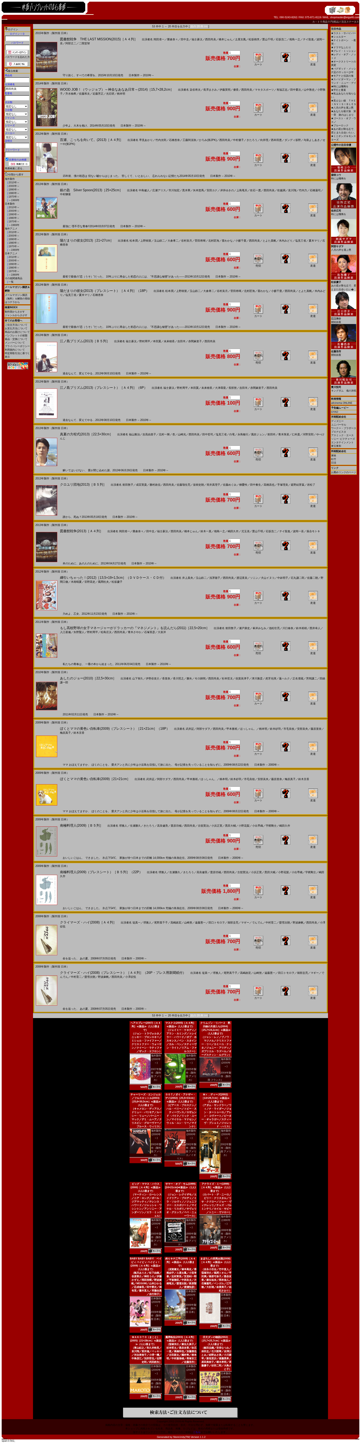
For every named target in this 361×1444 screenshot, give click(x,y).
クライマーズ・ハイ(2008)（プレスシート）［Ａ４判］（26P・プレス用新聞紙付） (123, 972)
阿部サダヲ (203, 728)
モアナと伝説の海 (342, 75)
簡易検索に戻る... (14, 168)
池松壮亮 (274, 628)
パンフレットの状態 (16, 335)
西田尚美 (210, 39)
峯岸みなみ (259, 628)
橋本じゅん (225, 39)
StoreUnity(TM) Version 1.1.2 (189, 1437)
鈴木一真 (206, 531)
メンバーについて (15, 342)
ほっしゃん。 (248, 728)
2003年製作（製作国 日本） (191, 1383)
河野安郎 (308, 434)
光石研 (110, 93)
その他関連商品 (13, 278)
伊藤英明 (225, 89)
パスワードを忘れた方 (17, 57)
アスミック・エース (342, 435)
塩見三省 (300, 240)
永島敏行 (243, 434)
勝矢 (189, 678)
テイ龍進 (308, 39)
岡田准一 (159, 39)
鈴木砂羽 (275, 728)
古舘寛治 (203, 825)
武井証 (190, 728)
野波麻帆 (298, 922)
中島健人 (144, 190)
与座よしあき (312, 140)
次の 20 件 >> (199, 26)
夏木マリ (314, 240)
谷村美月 (186, 240)
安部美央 (302, 728)
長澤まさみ (210, 89)
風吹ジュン (258, 434)
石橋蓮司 (315, 190)
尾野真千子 (161, 922)
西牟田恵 (276, 140)
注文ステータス (350, 21)
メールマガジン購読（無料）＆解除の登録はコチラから (17, 299)
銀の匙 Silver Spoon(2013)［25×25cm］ (91, 190)
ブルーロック (339, 125)
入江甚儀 (65, 632)
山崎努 (188, 922)
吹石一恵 (255, 190)
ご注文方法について (16, 324)
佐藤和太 (84, 93)
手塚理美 (282, 484)
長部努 (233, 387)
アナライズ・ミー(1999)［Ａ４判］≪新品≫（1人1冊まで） (215, 1187)
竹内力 (303, 190)
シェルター (338, 36)
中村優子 (238, 140)
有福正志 (282, 89)
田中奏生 (255, 484)
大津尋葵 (220, 387)
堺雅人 (123, 825)
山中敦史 (309, 89)
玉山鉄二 (159, 240)
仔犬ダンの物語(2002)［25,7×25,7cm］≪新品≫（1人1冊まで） (215, 1341)
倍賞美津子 (242, 678)
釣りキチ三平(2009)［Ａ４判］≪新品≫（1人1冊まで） (180, 1262)
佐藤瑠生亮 (183, 484)
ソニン (254, 577)
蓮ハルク (284, 678)
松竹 (333, 459)
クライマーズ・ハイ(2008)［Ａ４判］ (88, 922)
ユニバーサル (338, 424)
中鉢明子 (282, 577)
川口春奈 (287, 628)
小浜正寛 (216, 825)
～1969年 (13, 200)
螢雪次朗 (284, 922)
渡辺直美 (241, 577)
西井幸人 (315, 628)
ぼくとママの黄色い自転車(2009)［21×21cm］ (95, 779)
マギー (245, 922)
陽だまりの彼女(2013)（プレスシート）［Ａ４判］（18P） (104, 291)
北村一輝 (164, 434)
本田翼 (157, 341)
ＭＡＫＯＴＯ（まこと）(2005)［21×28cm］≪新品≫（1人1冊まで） (145, 1341)
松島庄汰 (106, 632)
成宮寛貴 (141, 484)
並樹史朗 (198, 484)
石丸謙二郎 (297, 577)
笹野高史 (89, 581)
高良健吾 (162, 825)
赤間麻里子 (195, 341)
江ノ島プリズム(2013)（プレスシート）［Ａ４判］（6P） (103, 387)
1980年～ (13, 193)
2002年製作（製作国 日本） (225, 1391)
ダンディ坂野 (293, 140)
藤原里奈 (316, 728)
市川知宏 (174, 190)
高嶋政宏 (175, 922)
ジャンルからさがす (16, 315)
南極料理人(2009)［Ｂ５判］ (81, 825)
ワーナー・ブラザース (343, 428)
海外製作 (10, 178)
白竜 (232, 434)
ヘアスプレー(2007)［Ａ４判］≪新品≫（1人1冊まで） (146, 1026)
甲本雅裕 (231, 728)
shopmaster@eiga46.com (344, 17)
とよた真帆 (269, 240)
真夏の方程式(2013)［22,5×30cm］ (86, 434)
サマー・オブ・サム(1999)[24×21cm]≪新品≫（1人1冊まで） (180, 1187)
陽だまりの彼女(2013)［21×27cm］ (86, 240)
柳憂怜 (243, 484)
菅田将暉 (200, 240)
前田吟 (271, 434)
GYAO (334, 411)
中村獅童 (65, 194)
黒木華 (186, 190)
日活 (333, 462)
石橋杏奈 (174, 140)
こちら (197, 1432)
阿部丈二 (70, 43)
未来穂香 (169, 341)
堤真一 (136, 922)
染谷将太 (195, 89)
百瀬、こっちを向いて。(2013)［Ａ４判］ (91, 140)
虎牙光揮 (270, 678)
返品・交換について (16, 339)
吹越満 (281, 190)
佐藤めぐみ (229, 484)
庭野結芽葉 (297, 484)
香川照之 (178, 678)
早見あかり (146, 140)
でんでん (257, 922)
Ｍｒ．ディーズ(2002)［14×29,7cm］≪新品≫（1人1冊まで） (215, 1098)
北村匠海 (213, 240)
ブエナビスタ (338, 431)
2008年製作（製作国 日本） (225, 1312)
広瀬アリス (159, 190)
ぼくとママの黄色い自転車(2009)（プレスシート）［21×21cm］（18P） (115, 728)
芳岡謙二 (311, 678)
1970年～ (13, 196)
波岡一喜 (298, 531)
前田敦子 (127, 484)
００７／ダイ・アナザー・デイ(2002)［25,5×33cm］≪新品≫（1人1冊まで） (180, 1098)
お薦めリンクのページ (343, 472)
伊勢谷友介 (152, 678)
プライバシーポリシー (17, 346)
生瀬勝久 (135, 825)
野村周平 (144, 341)
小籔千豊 (240, 240)
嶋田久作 (233, 531)
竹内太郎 (160, 140)
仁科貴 (296, 434)
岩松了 (311, 484)
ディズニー (337, 421)
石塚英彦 (149, 632)
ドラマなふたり (341, 47)
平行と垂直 (338, 90)
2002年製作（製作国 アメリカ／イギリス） (186, 1151)
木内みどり (285, 240)
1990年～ (13, 189)
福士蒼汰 (197, 39)
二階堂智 (84, 43)
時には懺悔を (339, 86)
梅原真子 (65, 732)
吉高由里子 (149, 434)
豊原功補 (176, 825)
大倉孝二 (173, 240)
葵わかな (227, 240)
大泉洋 (162, 632)
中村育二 (271, 922)
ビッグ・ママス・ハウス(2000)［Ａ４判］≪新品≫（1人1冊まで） (146, 1187)
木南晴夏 (76, 581)
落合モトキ (313, 531)
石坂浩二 (281, 39)
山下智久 (137, 678)
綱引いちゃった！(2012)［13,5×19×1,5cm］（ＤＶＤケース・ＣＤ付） (113, 577)
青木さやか (134, 632)
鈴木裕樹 (301, 628)
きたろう (252, 140)
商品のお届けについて (17, 332)
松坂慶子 (117, 581)
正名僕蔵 (297, 678)
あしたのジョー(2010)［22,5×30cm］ (88, 678)
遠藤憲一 (200, 922)
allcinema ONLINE (341, 403)
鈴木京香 (79, 732)
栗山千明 (267, 39)
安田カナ (212, 190)
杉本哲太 (227, 678)
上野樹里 (145, 240)
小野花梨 (244, 825)
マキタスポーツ (264, 89)
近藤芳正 (98, 93)
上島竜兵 (241, 190)
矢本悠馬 (198, 190)
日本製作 (10, 203)
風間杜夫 (103, 581)
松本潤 (134, 240)
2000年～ (13, 186)
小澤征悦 (130, 976)
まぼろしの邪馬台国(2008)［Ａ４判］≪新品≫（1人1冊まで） (215, 1262)
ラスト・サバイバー (343, 33)
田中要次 (295, 89)
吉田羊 (181, 341)
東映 (333, 455)
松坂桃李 (254, 39)
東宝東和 (336, 446)
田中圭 (185, 39)
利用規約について (15, 349)
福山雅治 (134, 434)
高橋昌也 (269, 484)
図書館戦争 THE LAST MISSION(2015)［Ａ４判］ (98, 39)
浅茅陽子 (214, 577)
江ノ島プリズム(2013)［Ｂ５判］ (85, 341)
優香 (236, 89)
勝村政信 (155, 484)
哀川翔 (292, 190)
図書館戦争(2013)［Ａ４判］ (81, 531)
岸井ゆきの (227, 190)
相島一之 (294, 39)
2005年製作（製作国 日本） (156, 1383)
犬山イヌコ (268, 577)
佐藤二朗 (312, 577)
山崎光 (182, 434)
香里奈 (166, 678)
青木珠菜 (283, 434)
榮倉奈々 (172, 39)
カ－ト (316, 21)
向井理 (264, 140)
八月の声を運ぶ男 (342, 107)
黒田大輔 (230, 825)
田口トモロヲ (216, 922)
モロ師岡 (200, 678)
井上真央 (187, 577)
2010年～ (13, 182)
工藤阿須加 (189, 140)
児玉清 (245, 531)
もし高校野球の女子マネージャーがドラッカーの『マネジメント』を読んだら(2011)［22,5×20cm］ (134, 628)
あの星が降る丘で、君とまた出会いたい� (343, 286)
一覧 (11, 281)
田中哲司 (207, 434)
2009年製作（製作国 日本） (156, 1316)
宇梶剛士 (271, 825)
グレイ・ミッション (343, 50)
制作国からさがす (15, 311)
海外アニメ (11, 228)
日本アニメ (11, 253)
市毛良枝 (288, 728)
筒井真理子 (213, 484)
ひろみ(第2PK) (208, 140)
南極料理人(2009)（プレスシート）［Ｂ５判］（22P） (101, 872)
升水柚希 (70, 93)
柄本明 (121, 93)
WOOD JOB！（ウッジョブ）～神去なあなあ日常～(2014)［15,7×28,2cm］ (117, 89)
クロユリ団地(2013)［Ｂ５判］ (83, 484)
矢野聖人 (79, 632)
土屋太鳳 (240, 39)
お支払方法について (16, 328)
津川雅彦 (257, 678)
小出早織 (257, 825)
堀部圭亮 (233, 922)
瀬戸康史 (244, 628)
